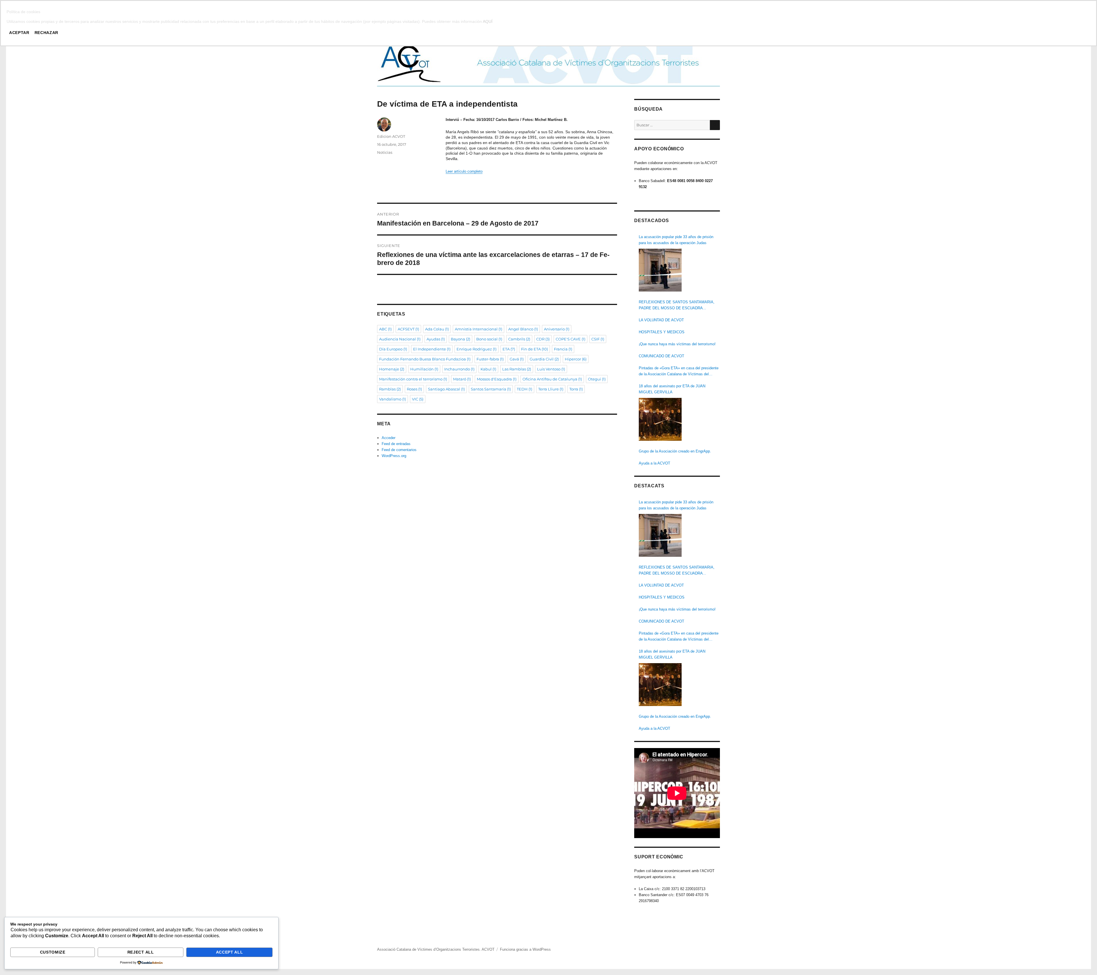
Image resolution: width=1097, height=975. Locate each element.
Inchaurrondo (459, 369)
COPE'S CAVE (570, 339)
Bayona (460, 339)
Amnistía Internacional (478, 329)
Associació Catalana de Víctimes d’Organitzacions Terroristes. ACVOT (436, 949)
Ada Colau (437, 329)
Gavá (517, 359)
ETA (509, 349)
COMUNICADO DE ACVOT (661, 356)
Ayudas (436, 339)
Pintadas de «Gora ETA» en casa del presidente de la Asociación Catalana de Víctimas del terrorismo (678, 371)
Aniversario (556, 329)
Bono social (489, 339)
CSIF (597, 339)
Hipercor (575, 359)
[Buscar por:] (672, 125)
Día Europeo (393, 349)
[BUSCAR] (715, 125)
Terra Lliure (550, 389)
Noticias (384, 152)
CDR (543, 339)
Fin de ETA (534, 349)
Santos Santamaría (491, 389)
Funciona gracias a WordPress (525, 949)
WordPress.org (394, 456)
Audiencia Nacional (400, 339)
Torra (576, 389)
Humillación (424, 369)
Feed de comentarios (399, 450)
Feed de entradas (396, 444)
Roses (414, 389)
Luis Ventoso (551, 369)
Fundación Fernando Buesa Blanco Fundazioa (425, 359)
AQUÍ (488, 21)
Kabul (488, 369)
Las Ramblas (516, 369)
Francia (563, 349)
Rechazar (46, 32)
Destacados (651, 220)
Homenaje (391, 369)
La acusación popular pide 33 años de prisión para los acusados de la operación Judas (676, 240)
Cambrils (519, 339)
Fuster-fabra (490, 359)
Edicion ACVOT (391, 136)
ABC (385, 329)
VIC (417, 399)
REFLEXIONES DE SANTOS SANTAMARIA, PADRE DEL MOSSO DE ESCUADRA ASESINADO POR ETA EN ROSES (676, 305)
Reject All (140, 952)
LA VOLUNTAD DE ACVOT (661, 320)
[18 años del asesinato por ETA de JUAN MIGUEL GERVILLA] (660, 419)
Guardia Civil (544, 359)
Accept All (229, 952)
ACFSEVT (408, 329)
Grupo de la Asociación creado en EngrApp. (675, 451)
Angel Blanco (523, 329)
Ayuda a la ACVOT (654, 463)
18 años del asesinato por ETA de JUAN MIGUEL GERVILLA (672, 389)
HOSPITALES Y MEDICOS (661, 332)
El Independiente (432, 349)
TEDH (524, 389)
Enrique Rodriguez (477, 349)
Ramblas (390, 389)
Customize (52, 952)
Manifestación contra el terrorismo (413, 379)
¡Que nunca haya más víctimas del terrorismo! (677, 344)
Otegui (597, 379)
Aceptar (19, 32)
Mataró (462, 379)
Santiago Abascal (446, 389)
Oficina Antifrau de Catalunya (552, 379)
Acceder (388, 438)
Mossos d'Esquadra (497, 379)
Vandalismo (392, 399)
